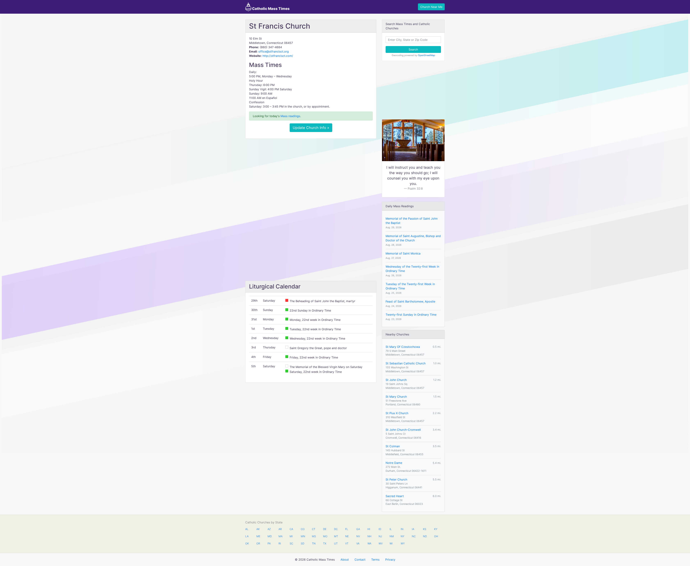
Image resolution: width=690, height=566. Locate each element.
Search (413, 49)
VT (346, 543)
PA (269, 543)
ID (380, 529)
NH (369, 536)
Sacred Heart (395, 496)
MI (291, 536)
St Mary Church (396, 396)
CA (291, 529)
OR (258, 543)
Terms (375, 559)
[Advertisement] (310, 168)
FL (346, 529)
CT (313, 529)
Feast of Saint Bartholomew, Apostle (410, 301)
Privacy (390, 559)
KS (424, 529)
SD (302, 543)
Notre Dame (394, 463)
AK (258, 529)
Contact (360, 559)
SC (291, 543)
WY (402, 543)
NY (402, 536)
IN (402, 529)
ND (425, 536)
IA (413, 529)
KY (435, 529)
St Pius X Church (397, 413)
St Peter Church (396, 479)
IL (391, 529)
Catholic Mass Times (270, 8)
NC (413, 536)
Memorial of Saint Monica (403, 253)
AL (246, 529)
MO (325, 536)
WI (391, 543)
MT (336, 536)
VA (357, 543)
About (345, 559)
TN (314, 543)
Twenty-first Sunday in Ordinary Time (411, 314)
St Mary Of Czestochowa (403, 347)
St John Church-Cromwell (403, 429)
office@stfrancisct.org (273, 51)
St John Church (396, 380)
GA (358, 529)
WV (380, 543)
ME (258, 536)
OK (247, 543)
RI (280, 543)
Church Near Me (431, 7)
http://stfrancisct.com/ (278, 56)
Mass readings (290, 116)
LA (247, 536)
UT (336, 543)
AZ (269, 529)
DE (324, 529)
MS (314, 536)
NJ (380, 536)
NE (347, 536)
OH (436, 536)
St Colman (393, 446)
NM (391, 536)
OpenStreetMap (426, 55)
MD (269, 536)
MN (302, 536)
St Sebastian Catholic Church (406, 363)
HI (368, 529)
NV (358, 536)
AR (280, 529)
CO (302, 529)
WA (369, 543)
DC (336, 529)
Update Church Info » (311, 128)
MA (280, 536)
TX (324, 543)
